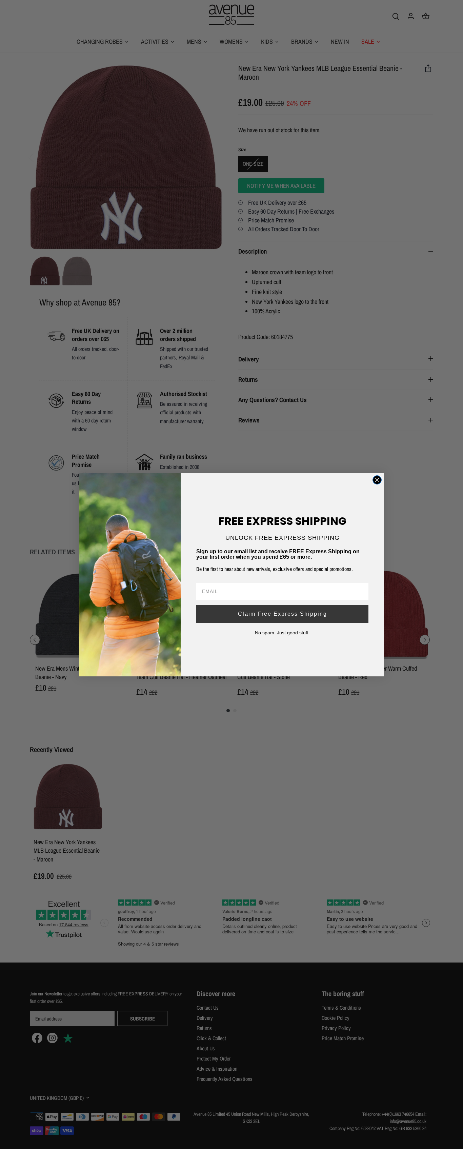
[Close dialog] (377, 480)
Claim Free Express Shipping (282, 614)
